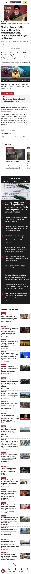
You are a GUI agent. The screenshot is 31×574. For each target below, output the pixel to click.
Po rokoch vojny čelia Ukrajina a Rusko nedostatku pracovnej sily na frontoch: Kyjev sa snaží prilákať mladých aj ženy (9, 370)
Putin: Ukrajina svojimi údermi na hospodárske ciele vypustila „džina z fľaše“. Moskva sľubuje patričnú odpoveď (17, 297)
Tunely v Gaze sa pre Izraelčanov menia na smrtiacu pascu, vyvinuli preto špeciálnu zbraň (14, 165)
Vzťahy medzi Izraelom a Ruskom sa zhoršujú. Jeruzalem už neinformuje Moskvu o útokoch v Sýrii (14, 99)
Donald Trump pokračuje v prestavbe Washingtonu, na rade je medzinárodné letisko (9, 395)
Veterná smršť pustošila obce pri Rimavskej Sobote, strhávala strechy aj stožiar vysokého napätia (17, 286)
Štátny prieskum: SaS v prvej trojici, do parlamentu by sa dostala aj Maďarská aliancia (16, 219)
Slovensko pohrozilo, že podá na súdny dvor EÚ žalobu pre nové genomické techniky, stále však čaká (17, 277)
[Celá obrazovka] (28, 80)
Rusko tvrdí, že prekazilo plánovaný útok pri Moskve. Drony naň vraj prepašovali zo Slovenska (9, 482)
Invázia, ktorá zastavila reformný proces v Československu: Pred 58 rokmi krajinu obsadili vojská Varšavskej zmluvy (10, 544)
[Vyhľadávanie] (3, 2)
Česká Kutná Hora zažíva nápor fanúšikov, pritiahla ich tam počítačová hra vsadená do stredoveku (9, 557)
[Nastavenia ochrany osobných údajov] (3, 571)
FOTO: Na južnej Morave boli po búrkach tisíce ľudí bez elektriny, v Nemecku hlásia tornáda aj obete (9, 520)
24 (25, 2)
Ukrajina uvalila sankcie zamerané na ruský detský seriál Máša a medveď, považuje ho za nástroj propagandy (9, 495)
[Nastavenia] (25, 80)
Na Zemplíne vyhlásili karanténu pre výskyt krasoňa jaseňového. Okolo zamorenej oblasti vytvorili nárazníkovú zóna (16, 207)
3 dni (15, 181)
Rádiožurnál (10, 148)
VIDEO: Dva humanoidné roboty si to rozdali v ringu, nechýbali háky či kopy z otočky (9, 470)
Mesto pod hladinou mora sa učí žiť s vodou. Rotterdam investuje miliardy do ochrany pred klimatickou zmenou (9, 431)
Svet (3, 313)
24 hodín (5, 181)
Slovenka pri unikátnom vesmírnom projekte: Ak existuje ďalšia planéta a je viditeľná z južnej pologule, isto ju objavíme (9, 318)
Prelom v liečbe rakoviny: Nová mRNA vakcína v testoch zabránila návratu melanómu (16, 259)
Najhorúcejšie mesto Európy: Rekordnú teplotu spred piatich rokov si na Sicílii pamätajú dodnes (9, 406)
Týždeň (26, 181)
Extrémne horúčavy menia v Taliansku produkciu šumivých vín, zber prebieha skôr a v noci (9, 344)
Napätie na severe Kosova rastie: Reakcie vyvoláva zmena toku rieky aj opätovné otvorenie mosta (16, 249)
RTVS (4, 44)
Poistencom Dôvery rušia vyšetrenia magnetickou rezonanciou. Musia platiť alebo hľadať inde (16, 229)
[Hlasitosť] (23, 80)
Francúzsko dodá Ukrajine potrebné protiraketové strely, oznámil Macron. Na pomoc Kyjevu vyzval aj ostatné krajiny (10, 383)
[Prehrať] (3, 80)
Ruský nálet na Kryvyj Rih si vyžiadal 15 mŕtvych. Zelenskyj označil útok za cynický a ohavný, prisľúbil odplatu (9, 444)
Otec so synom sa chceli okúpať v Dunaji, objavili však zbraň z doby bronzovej (16, 268)
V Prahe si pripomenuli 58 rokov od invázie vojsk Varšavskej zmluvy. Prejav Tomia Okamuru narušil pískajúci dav (9, 458)
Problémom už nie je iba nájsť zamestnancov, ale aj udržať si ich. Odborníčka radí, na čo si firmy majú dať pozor (16, 239)
